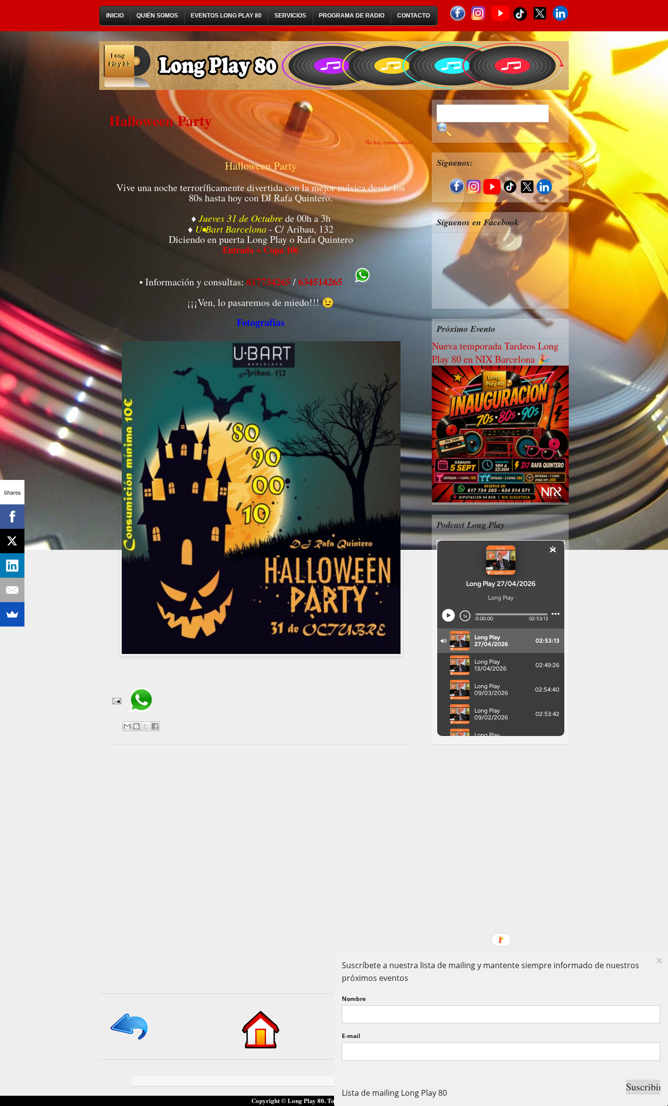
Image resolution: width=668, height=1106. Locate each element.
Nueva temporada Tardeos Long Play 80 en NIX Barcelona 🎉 (495, 352)
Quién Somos (157, 15)
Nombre (354, 999)
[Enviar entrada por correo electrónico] (116, 700)
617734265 (268, 282)
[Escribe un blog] (136, 726)
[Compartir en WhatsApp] (141, 716)
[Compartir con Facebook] (155, 726)
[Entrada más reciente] (130, 1040)
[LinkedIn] (12, 565)
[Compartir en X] (146, 726)
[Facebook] (12, 516)
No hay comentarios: (388, 142)
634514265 (320, 282)
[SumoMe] (12, 614)
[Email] (12, 590)
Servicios (290, 15)
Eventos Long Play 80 (226, 15)
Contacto (413, 15)
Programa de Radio (351, 15)
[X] (12, 541)
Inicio (115, 15)
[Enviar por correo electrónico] (127, 726)
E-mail (351, 1036)
